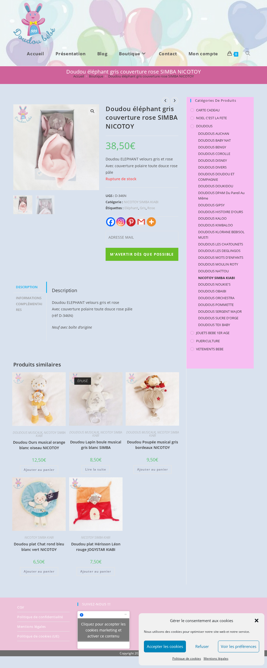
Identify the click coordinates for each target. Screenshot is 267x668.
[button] (256, 620)
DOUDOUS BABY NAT (214, 140)
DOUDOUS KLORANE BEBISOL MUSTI (221, 235)
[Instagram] (120, 221)
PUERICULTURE (208, 341)
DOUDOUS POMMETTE (216, 304)
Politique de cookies (186, 658)
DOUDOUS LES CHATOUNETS (220, 244)
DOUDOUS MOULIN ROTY (218, 264)
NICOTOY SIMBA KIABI (141, 202)
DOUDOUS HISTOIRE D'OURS (220, 211)
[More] (151, 221)
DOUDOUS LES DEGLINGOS (219, 250)
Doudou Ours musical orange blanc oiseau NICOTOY (39, 445)
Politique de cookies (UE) (38, 636)
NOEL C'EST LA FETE (211, 118)
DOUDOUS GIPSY (211, 205)
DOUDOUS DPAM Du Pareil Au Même (221, 195)
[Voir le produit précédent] (165, 100)
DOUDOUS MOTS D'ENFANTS (220, 257)
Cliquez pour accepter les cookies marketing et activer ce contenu (103, 629)
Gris (143, 208)
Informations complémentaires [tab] (29, 304)
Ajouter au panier (39, 469)
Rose (151, 208)
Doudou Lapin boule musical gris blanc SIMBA (95, 445)
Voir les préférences (238, 646)
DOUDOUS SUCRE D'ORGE (218, 318)
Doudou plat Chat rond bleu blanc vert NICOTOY (39, 546)
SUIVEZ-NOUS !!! (96, 604)
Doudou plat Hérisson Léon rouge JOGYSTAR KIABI (95, 546)
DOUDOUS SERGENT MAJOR (220, 311)
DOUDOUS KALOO (212, 218)
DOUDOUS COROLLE (214, 153)
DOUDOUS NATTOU (213, 271)
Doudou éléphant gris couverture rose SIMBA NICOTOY (151, 76)
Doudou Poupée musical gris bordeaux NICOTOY (152, 445)
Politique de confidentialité (40, 617)
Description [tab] (27, 287)
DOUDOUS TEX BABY (214, 324)
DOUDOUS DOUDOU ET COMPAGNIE (216, 177)
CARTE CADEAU (208, 110)
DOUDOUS (204, 126)
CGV (20, 607)
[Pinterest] (131, 221)
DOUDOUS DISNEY (212, 160)
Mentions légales (216, 658)
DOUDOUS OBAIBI (212, 291)
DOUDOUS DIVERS (212, 167)
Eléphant (131, 208)
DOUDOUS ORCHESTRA (216, 298)
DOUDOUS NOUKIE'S (214, 284)
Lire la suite (95, 469)
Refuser (202, 646)
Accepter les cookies (165, 646)
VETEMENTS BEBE (209, 349)
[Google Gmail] (141, 221)
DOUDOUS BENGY (212, 147)
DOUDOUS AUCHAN (213, 133)
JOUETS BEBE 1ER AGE (212, 332)
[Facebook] (110, 221)
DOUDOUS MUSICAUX (27, 432)
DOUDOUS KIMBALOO (215, 225)
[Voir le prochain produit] (174, 100)
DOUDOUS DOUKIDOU (215, 186)
